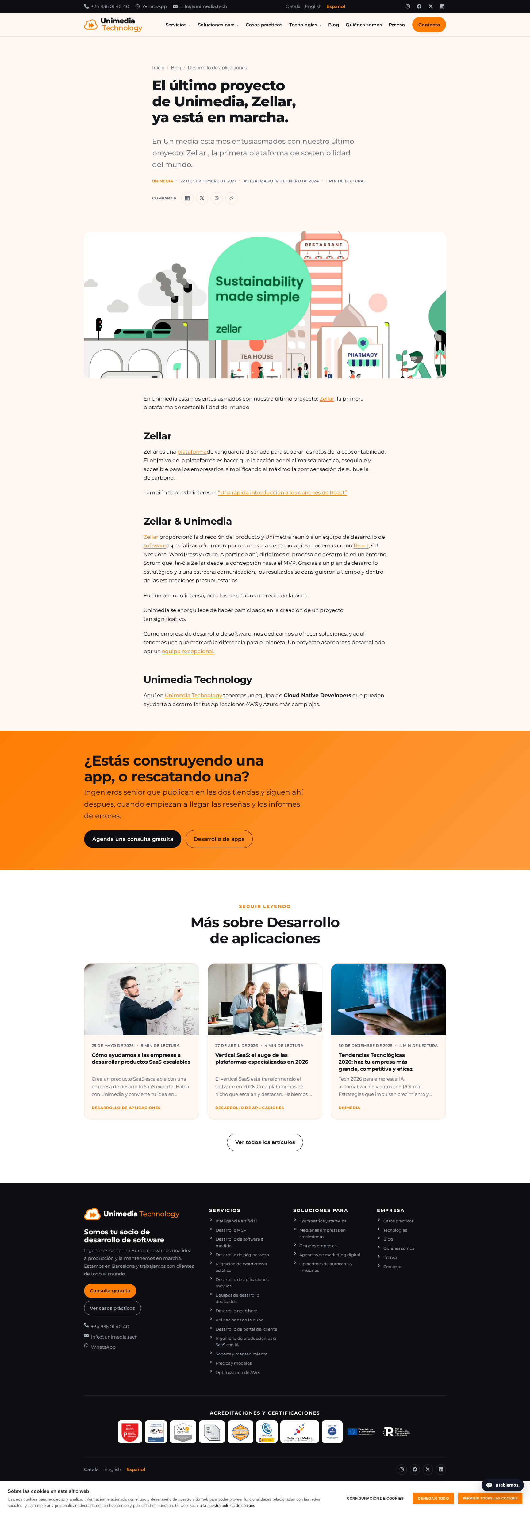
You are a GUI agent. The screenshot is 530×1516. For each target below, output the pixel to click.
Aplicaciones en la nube (239, 1320)
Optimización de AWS (238, 1372)
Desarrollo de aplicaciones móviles (242, 1282)
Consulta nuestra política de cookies (222, 1505)
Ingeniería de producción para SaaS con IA (246, 1341)
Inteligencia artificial (236, 1221)
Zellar (327, 398)
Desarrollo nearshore (236, 1311)
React (361, 545)
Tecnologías (303, 25)
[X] (430, 6)
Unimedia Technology (193, 695)
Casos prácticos (264, 25)
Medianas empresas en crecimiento (322, 1233)
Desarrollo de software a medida (239, 1242)
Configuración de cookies (375, 1498)
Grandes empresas (317, 1246)
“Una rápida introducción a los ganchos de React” (282, 492)
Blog (333, 25)
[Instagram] (407, 6)
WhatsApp (103, 1347)
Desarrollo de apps (219, 839)
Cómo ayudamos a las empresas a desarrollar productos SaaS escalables (141, 1058)
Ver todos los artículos (265, 1142)
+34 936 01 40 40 (110, 1326)
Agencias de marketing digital (329, 1254)
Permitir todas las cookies (490, 1498)
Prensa (397, 25)
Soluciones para (216, 25)
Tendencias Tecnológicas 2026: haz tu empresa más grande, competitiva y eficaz (375, 1062)
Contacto (429, 25)
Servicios (176, 25)
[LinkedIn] (442, 6)
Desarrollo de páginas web (242, 1254)
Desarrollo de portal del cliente (246, 1329)
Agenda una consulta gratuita (132, 839)
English (313, 6)
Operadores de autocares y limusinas (325, 1267)
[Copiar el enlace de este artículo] (231, 198)
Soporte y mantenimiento (241, 1354)
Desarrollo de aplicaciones (217, 67)
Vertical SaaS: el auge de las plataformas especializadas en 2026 (261, 1058)
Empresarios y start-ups (322, 1221)
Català (293, 6)
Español (335, 6)
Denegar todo (433, 1498)
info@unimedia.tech (114, 1337)
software (155, 545)
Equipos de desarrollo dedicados (237, 1298)
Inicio (158, 67)
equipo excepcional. (188, 651)
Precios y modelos (234, 1363)
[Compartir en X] (202, 198)
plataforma (192, 451)
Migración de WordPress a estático (241, 1267)
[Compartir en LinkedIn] (187, 198)
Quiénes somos (364, 25)
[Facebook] (419, 6)
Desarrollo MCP (231, 1230)
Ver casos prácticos (112, 1308)
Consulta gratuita (110, 1291)
